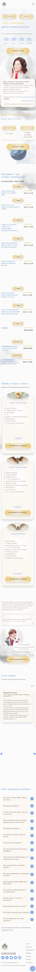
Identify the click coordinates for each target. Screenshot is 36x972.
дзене (7, 99)
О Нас (28, 944)
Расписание (29, 950)
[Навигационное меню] (33, 4)
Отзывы (28, 956)
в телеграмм (25, 97)
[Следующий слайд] (35, 754)
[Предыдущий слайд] (1, 754)
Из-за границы (10, 423)
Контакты (29, 962)
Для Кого (29, 947)
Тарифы (28, 953)
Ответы (28, 959)
